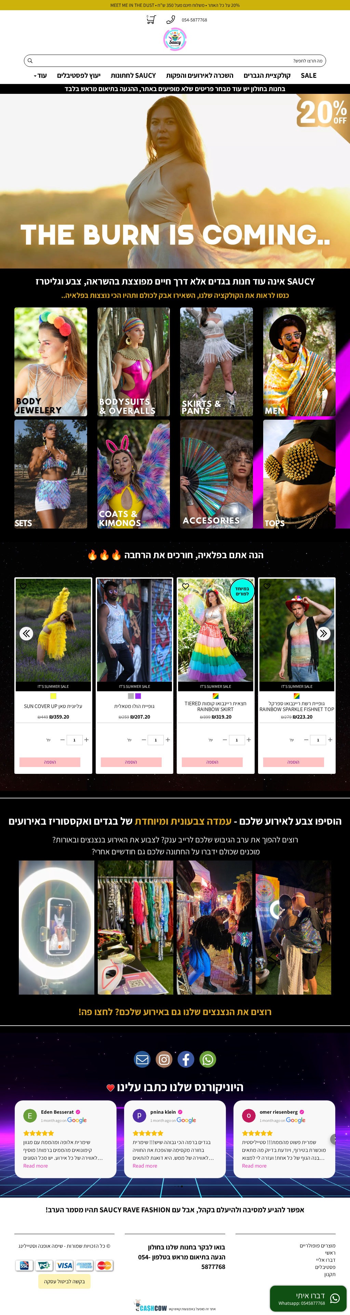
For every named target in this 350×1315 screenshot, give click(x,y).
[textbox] (175, 291)
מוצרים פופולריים (318, 1245)
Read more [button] (35, 1165)
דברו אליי (326, 1259)
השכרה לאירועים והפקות (199, 75)
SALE (309, 75)
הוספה (50, 762)
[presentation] (26, 633)
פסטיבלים (325, 1267)
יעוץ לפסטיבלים (78, 75)
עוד (42, 75)
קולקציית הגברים (267, 75)
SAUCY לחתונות (133, 75)
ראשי (330, 1252)
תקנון (330, 1274)
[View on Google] (30, 1116)
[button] (14, 1139)
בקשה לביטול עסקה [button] (64, 1281)
